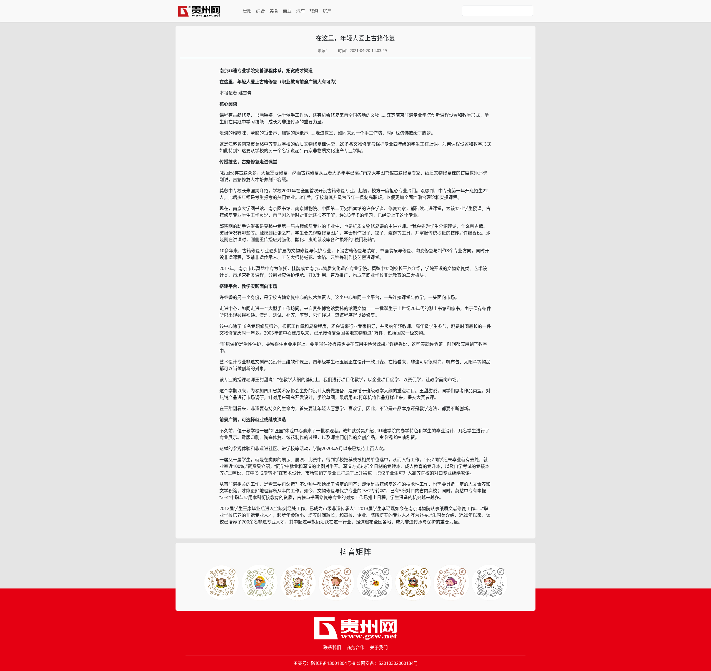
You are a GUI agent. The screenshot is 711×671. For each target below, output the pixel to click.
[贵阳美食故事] (413, 582)
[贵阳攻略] (298, 582)
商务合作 (355, 647)
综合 (260, 11)
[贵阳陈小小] (451, 582)
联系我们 (332, 647)
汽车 (300, 11)
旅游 (313, 11)
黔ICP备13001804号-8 (333, 663)
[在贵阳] (336, 582)
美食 (273, 11)
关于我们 (379, 647)
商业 (287, 11)
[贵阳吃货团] (221, 582)
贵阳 (247, 11)
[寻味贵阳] (375, 582)
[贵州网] (199, 10)
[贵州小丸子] (489, 582)
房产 (327, 11)
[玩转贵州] (260, 582)
